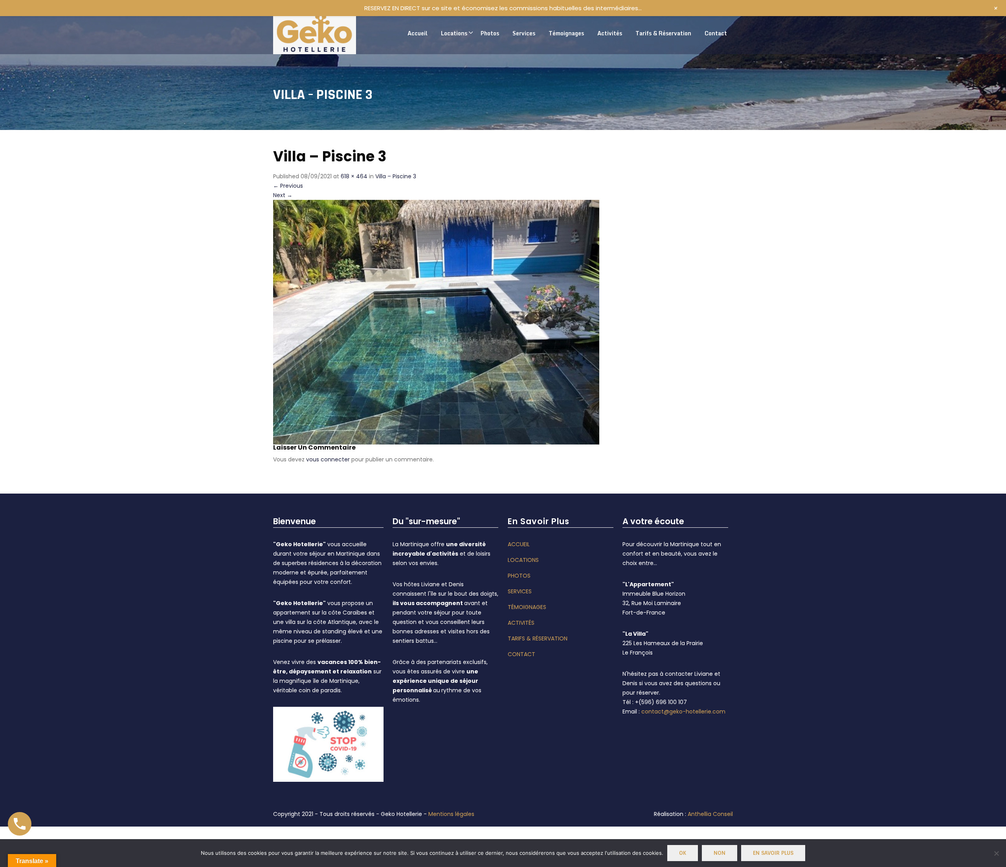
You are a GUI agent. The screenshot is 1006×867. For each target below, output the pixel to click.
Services (520, 591)
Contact (521, 654)
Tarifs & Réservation (537, 638)
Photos (519, 576)
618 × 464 (354, 176)
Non (719, 853)
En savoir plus (773, 853)
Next (282, 195)
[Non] (996, 853)
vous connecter (328, 459)
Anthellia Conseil (710, 814)
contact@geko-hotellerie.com (683, 711)
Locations (523, 560)
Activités (521, 623)
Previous (288, 186)
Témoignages (527, 607)
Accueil (519, 544)
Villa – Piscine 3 (395, 176)
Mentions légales (451, 814)
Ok (682, 853)
